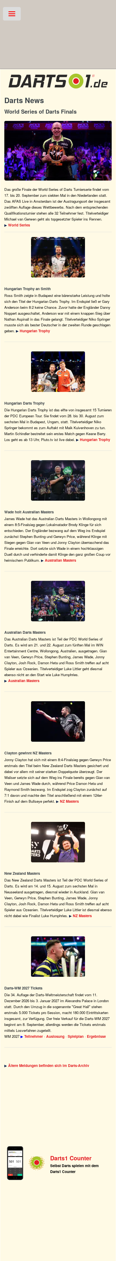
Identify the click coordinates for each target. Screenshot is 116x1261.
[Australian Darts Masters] (58, 480)
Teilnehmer (33, 1036)
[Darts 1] (58, 90)
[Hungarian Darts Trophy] (58, 257)
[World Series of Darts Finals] (58, 151)
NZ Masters (69, 801)
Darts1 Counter (70, 1158)
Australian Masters (60, 560)
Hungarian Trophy (35, 330)
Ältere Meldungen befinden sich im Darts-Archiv (48, 1065)
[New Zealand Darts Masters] (58, 721)
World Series (19, 225)
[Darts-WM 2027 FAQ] (58, 956)
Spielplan (76, 1036)
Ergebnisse (96, 1036)
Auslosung (55, 1036)
